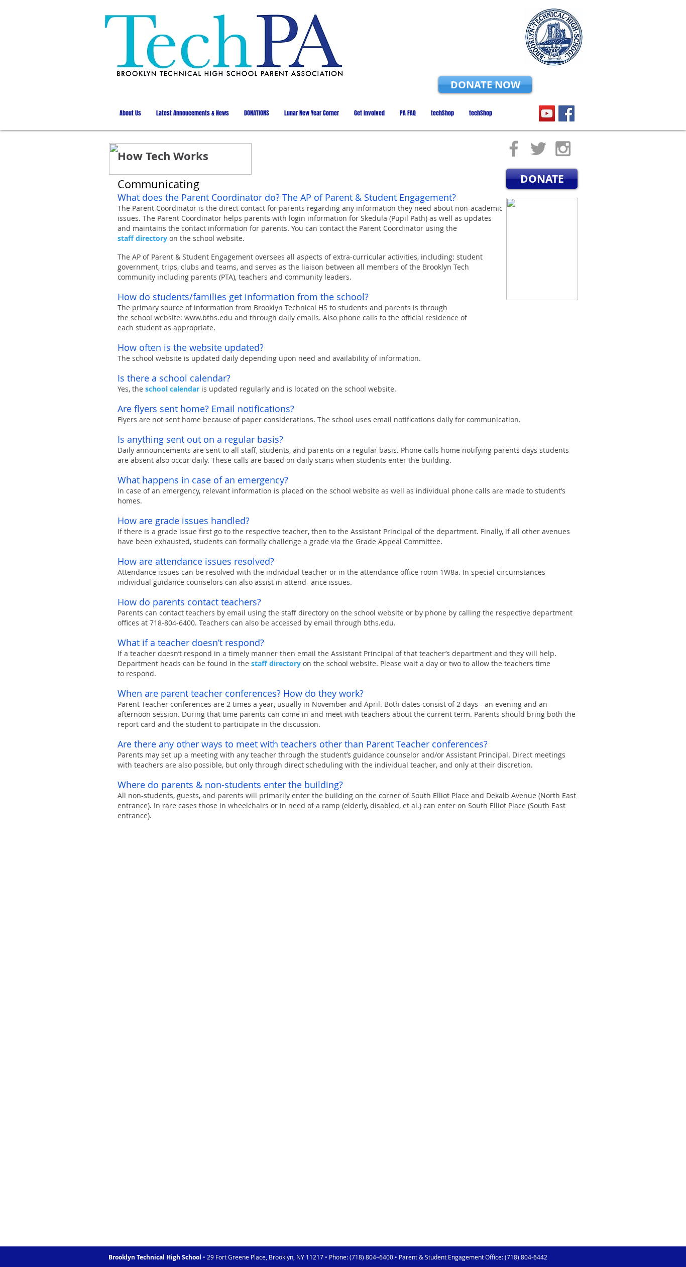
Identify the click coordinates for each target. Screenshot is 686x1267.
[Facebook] (566, 113)
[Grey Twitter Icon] (538, 148)
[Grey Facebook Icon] (513, 148)
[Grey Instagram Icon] (563, 148)
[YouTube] (547, 113)
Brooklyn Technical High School (155, 1257)
